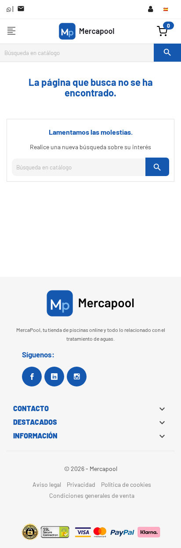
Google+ (54, 376)
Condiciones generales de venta (91, 495)
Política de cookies (126, 484)
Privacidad (81, 484)
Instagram (77, 376)
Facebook (32, 376)
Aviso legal (47, 484)
